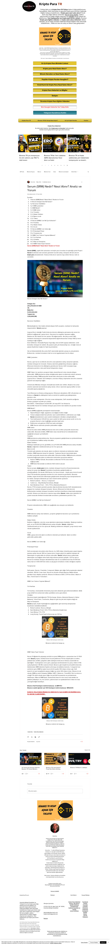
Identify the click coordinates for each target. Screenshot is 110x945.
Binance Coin (47, 171)
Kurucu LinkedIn (55, 891)
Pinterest (85, 908)
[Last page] (67, 165)
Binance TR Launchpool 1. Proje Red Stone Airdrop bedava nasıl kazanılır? (53, 768)
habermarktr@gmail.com (51, 914)
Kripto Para (30, 731)
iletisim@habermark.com (51, 912)
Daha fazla (74, 171)
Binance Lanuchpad (63, 171)
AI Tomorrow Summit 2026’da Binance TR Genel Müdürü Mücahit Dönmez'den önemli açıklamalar (31, 768)
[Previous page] (45, 165)
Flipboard (85, 909)
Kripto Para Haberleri (38, 731)
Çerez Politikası (74, 911)
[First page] (42, 165)
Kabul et (103, 942)
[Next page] (64, 165)
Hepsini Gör (87, 750)
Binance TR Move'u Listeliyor (78, 767)
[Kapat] (108, 942)
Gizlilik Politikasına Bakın (56, 943)
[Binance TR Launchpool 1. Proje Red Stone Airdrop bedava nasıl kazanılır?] (55, 759)
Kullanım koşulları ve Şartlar (74, 908)
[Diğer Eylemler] (82, 182)
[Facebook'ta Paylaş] (28, 737)
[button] (88, 171)
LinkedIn (85, 906)
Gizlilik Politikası (74, 905)
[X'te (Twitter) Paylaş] (31, 737)
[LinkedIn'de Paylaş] (35, 737)
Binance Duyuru (31, 171)
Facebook (85, 902)
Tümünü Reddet (94, 942)
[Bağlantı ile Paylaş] (39, 737)
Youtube (85, 905)
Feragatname (74, 906)
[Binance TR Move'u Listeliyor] (79, 759)
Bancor (39, 171)
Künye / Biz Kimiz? (74, 903)
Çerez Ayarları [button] (84, 942)
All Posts (22, 171)
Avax (54, 171)
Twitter (85, 903)
